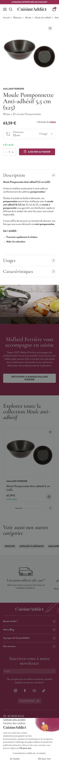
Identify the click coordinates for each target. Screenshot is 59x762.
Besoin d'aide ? (10, 621)
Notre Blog (8, 629)
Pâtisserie (17, 17)
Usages (9, 260)
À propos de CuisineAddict (16, 638)
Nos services (9, 646)
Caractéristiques (18, 271)
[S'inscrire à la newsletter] (54, 671)
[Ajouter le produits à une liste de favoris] (50, 432)
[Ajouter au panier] (49, 496)
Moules (28, 17)
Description (14, 175)
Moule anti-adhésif (43, 17)
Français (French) (26, 700)
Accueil (6, 17)
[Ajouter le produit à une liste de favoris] (50, 28)
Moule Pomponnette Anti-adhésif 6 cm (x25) (28, 488)
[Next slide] (50, 508)
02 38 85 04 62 (16, 716)
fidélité (53, 122)
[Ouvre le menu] (5, 9)
